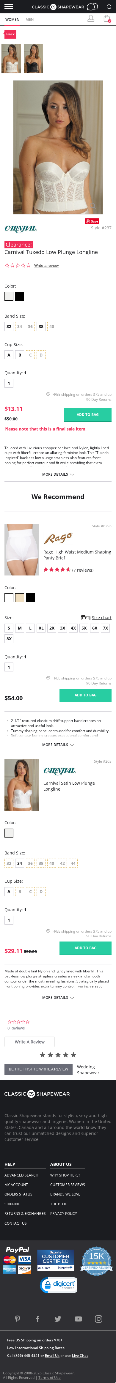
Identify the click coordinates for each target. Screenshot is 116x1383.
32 (9, 326)
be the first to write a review (38, 1069)
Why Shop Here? (65, 1175)
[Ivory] (8, 296)
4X (73, 628)
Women (12, 19)
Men (30, 19)
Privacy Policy (63, 1213)
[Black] (19, 296)
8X (9, 638)
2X (51, 628)
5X (84, 628)
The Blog (59, 1204)
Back (10, 34)
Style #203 (103, 761)
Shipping (12, 1204)
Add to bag (88, 414)
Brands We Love (65, 1194)
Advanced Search (21, 1175)
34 (19, 863)
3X (62, 628)
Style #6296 (102, 526)
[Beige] (19, 597)
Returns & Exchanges (25, 1213)
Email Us (52, 1355)
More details (55, 474)
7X (105, 628)
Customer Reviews (67, 1184)
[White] (8, 597)
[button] (60, 1286)
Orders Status (18, 1194)
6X (94, 628)
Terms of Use (49, 1377)
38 (41, 326)
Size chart (102, 617)
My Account (16, 1184)
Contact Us (15, 1223)
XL (41, 628)
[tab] (29, 1042)
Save (94, 221)
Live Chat (94, 6)
